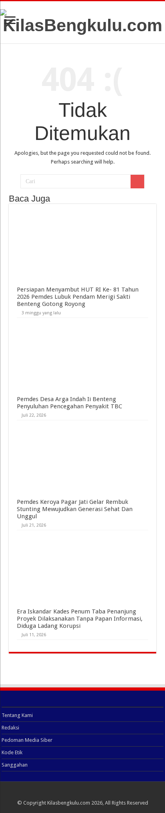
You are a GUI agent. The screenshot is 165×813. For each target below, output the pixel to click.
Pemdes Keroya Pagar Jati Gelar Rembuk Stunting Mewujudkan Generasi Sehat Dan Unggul (75, 509)
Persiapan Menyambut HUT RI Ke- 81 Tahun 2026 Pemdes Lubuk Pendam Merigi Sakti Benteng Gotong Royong (78, 297)
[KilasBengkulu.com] (82, 20)
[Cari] (137, 181)
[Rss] (83, 793)
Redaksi (10, 728)
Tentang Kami (17, 715)
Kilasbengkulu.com (68, 803)
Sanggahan (15, 765)
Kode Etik (12, 752)
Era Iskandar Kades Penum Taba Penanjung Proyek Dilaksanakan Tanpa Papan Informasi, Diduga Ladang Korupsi (80, 618)
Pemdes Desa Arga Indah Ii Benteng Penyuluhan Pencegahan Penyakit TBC (69, 403)
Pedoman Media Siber (27, 740)
